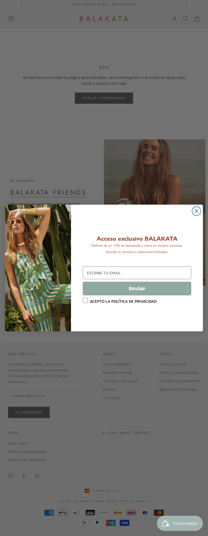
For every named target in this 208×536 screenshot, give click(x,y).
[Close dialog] (196, 211)
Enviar (137, 288)
